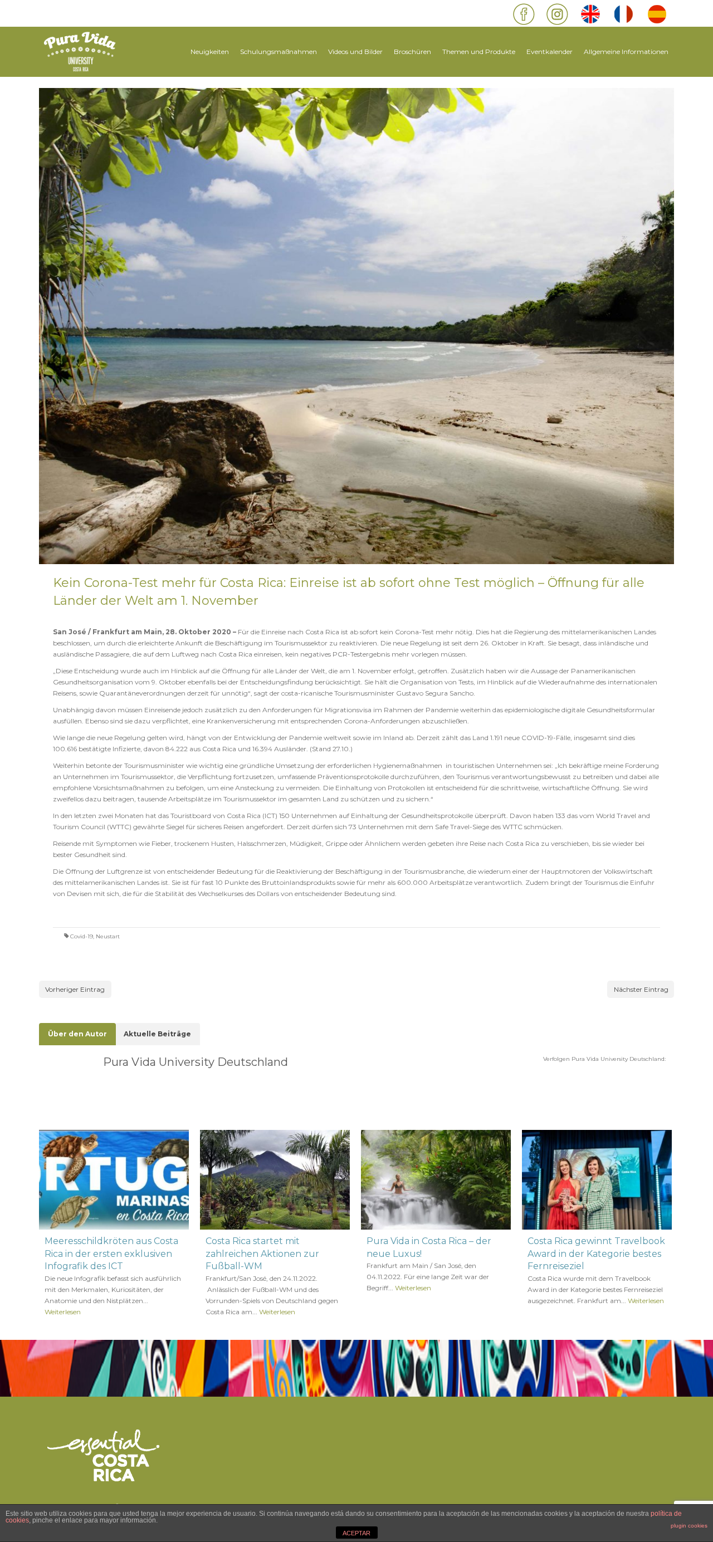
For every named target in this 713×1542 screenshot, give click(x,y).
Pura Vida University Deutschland (195, 1062)
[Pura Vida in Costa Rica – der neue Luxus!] (436, 1180)
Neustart (108, 936)
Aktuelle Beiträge (157, 1034)
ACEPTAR (356, 1533)
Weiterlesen (63, 1312)
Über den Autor (77, 1034)
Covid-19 (81, 936)
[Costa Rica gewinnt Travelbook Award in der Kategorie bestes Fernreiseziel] (597, 1180)
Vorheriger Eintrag (75, 989)
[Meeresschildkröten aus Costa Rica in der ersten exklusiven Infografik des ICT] (114, 1180)
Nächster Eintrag (641, 989)
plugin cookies (689, 1526)
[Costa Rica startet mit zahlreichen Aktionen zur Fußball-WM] (275, 1180)
